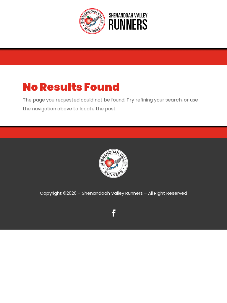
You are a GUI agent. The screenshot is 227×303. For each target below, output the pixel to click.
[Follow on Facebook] (113, 213)
